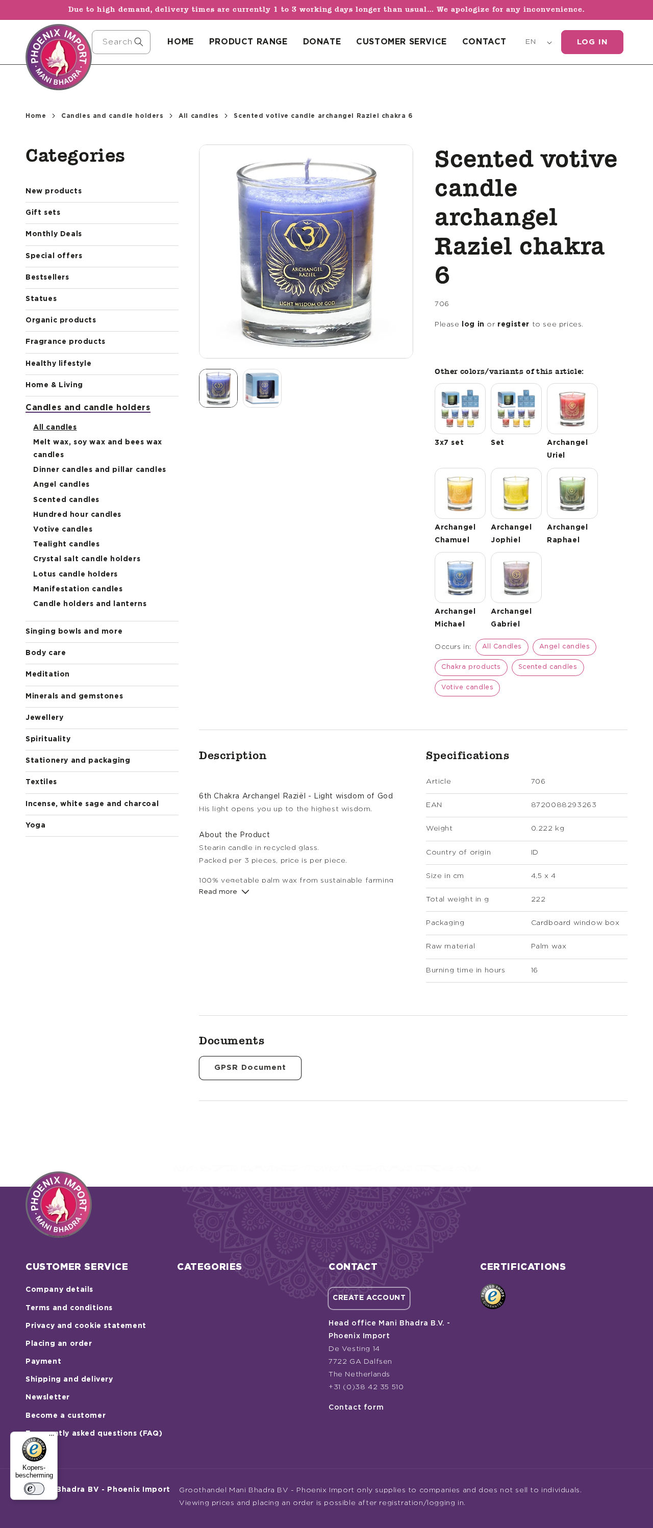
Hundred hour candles (77, 514)
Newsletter (48, 1397)
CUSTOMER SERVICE (401, 42)
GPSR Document (250, 1067)
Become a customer (66, 1415)
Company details (59, 1289)
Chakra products (471, 667)
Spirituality (48, 739)
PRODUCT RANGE (248, 42)
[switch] (34, 1489)
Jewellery (44, 717)
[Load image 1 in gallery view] (218, 388)
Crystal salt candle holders (86, 559)
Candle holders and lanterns (89, 604)
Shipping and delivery (69, 1379)
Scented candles (66, 500)
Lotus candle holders (75, 574)
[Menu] (51, 1438)
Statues (41, 299)
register (513, 324)
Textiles (41, 782)
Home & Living (54, 385)
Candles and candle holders (112, 116)
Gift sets (43, 212)
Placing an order (59, 1343)
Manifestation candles (78, 589)
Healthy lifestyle (58, 363)
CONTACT (484, 42)
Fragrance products (66, 341)
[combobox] (121, 42)
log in (473, 324)
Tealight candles (66, 544)
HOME (180, 42)
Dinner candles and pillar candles (99, 469)
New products (54, 191)
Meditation (48, 674)
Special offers (54, 256)
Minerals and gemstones (74, 696)
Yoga (35, 825)
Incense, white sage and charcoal (92, 804)
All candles (199, 116)
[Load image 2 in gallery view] (262, 388)
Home (36, 116)
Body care (46, 653)
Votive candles (62, 529)
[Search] (139, 42)
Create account (369, 1297)
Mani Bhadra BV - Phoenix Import (102, 1489)
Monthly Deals (54, 234)
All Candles (502, 646)
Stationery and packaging (78, 760)
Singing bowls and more (74, 631)
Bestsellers (47, 277)
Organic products (61, 320)
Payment (43, 1361)
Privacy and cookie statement (86, 1326)
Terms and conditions (69, 1308)
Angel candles (61, 484)
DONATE (322, 42)
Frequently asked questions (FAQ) (94, 1433)
